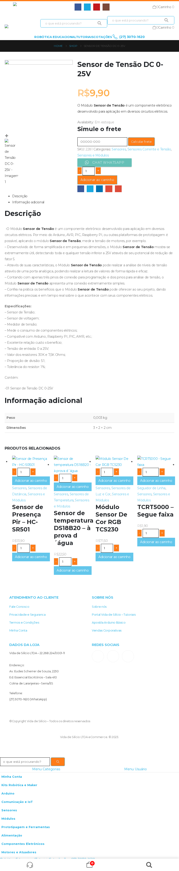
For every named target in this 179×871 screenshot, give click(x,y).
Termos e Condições (24, 622)
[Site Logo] (30, 7)
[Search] (99, 23)
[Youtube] (96, 6)
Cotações (102, 37)
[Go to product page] (30, 462)
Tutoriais (85, 37)
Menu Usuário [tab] (135, 769)
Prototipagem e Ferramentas (25, 827)
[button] (9, 7)
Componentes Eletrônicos (23, 844)
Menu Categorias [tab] (46, 769)
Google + (108, 188)
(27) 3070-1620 (132, 37)
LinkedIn (99, 188)
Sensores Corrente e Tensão (149, 149)
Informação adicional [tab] (28, 202)
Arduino (7, 793)
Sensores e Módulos (93, 155)
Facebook (80, 188)
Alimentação (11, 835)
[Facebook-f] (113, 656)
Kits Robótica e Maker (19, 785)
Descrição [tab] (20, 196)
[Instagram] (106, 6)
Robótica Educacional (55, 37)
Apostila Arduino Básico (109, 622)
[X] (87, 6)
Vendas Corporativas (106, 630)
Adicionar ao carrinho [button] (31, 481)
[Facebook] (78, 6)
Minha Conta (18, 630)
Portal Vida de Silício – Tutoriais (113, 614)
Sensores (119, 149)
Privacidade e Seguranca (27, 614)
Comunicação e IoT (17, 802)
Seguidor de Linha (151, 488)
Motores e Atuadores (18, 852)
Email (118, 188)
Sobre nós (99, 606)
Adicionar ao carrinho (97, 180)
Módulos (8, 818)
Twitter (90, 188)
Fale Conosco (19, 606)
